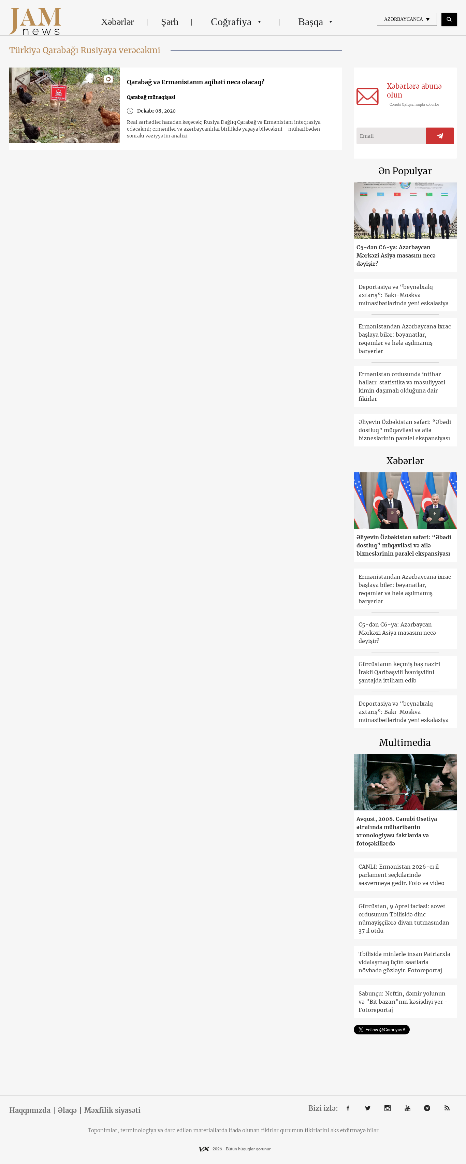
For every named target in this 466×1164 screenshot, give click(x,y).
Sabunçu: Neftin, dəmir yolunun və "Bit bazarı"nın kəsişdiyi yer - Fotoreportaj (403, 1001)
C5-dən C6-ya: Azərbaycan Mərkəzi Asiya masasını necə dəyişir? (396, 255)
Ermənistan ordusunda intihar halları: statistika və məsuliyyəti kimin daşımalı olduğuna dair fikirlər (402, 386)
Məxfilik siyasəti (112, 1110)
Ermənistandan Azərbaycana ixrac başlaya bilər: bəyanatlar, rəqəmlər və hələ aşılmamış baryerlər (405, 338)
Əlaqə (67, 1110)
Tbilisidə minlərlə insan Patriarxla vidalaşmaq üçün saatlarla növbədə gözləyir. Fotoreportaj (404, 962)
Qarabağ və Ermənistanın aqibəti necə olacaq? (195, 82)
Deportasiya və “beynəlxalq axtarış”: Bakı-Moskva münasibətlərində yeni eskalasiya (404, 295)
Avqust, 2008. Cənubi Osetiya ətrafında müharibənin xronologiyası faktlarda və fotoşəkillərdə (396, 831)
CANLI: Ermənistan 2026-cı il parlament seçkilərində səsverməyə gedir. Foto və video (402, 874)
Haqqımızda (29, 1110)
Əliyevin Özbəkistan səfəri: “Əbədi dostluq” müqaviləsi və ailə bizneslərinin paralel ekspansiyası (405, 430)
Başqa (310, 21)
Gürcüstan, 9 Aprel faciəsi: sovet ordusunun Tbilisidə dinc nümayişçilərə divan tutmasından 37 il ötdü (404, 918)
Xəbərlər (117, 21)
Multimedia (405, 742)
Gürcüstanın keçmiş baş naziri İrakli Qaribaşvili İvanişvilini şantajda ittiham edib (399, 672)
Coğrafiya (231, 21)
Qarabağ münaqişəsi (151, 97)
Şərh (169, 21)
